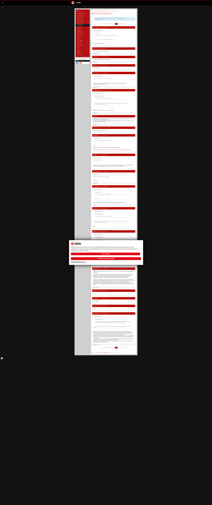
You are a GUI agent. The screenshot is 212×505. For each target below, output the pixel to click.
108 (111, 23)
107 (108, 23)
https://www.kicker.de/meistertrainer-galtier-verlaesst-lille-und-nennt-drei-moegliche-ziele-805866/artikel (112, 149)
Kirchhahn (95, 154)
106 (105, 23)
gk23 (94, 48)
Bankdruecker (95, 56)
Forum (78, 3)
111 (118, 23)
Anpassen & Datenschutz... (78, 262)
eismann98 (95, 290)
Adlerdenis (95, 208)
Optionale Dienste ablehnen (106, 258)
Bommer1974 (95, 27)
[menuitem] (83, 14)
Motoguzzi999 (95, 268)
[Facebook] (77, 63)
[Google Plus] (80, 63)
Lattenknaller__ (96, 298)
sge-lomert (95, 305)
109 (113, 23)
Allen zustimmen (105, 254)
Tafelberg (95, 65)
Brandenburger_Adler (97, 90)
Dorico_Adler (95, 186)
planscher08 (95, 72)
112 (121, 23)
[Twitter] (79, 63)
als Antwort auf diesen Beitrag (103, 27)
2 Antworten (95, 53)
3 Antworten (95, 287)
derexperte (95, 116)
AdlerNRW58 (95, 135)
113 (123, 23)
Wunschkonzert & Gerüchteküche (102, 11)
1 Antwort (95, 112)
